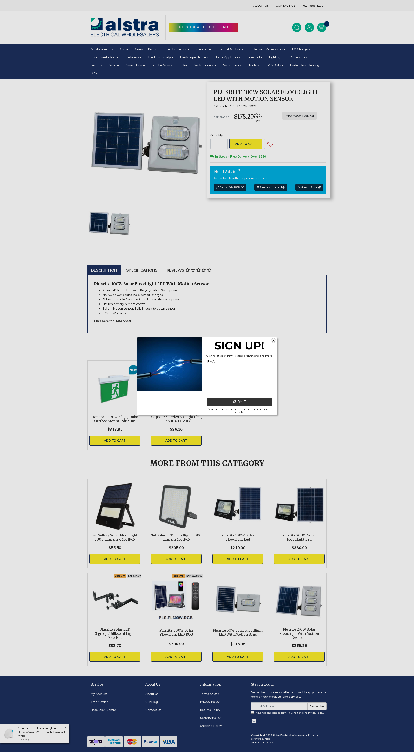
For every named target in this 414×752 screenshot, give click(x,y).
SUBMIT (239, 402)
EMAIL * (213, 362)
